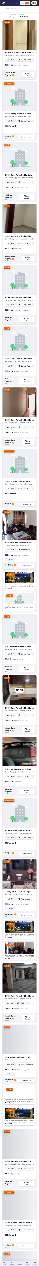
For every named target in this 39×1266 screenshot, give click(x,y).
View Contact (27, 74)
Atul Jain (8, 136)
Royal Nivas (9, 565)
